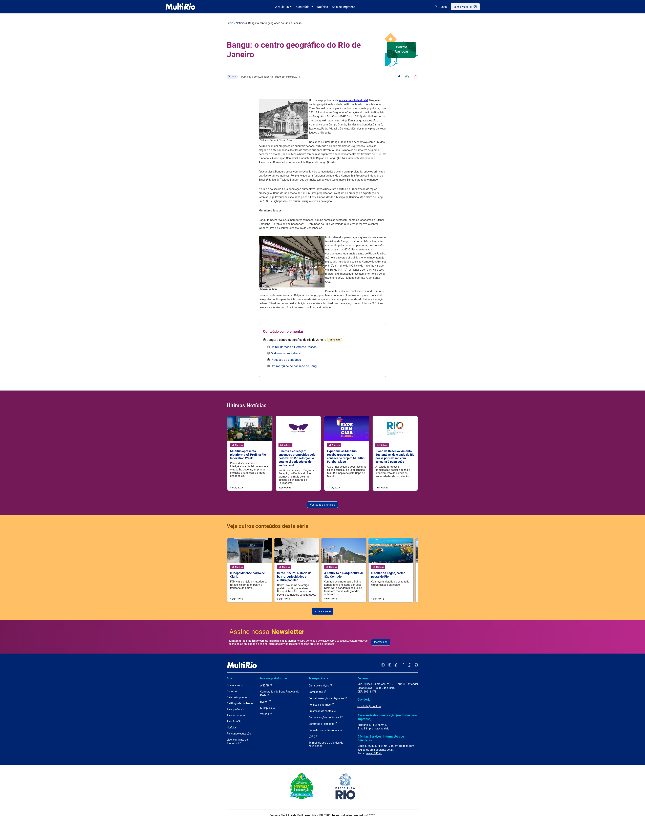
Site (229, 678)
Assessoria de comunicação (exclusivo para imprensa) (387, 717)
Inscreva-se (380, 642)
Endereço (363, 678)
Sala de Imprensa (343, 7)
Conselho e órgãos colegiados (327, 698)
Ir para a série (323, 611)
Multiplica (266, 708)
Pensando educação (239, 733)
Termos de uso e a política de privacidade (326, 744)
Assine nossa (267, 632)
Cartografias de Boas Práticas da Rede (279, 693)
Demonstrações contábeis (324, 717)
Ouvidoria (364, 699)
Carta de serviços (319, 685)
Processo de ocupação (286, 359)
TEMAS (265, 714)
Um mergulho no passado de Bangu (294, 366)
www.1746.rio (374, 753)
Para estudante (236, 715)
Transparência (318, 678)
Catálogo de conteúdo (240, 703)
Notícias (322, 7)
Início (230, 23)
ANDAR (265, 685)
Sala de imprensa (237, 697)
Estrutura (232, 691)
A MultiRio (282, 7)
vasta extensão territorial (353, 100)
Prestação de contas (321, 711)
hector (264, 701)
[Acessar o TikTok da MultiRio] (396, 665)
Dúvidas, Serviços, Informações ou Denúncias (380, 738)
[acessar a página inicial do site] (180, 6)
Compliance (316, 692)
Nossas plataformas (274, 678)
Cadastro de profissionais (324, 730)
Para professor (235, 709)
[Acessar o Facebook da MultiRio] (403, 665)
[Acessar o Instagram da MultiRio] (390, 665)
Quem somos (235, 685)
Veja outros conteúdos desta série (267, 526)
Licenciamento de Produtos (237, 741)
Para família (234, 721)
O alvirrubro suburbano (286, 353)
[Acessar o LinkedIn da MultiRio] (416, 665)
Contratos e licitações (322, 723)
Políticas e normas (320, 704)
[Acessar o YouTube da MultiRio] (383, 665)
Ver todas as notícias (322, 504)
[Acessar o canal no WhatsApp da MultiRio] (409, 665)
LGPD (312, 736)
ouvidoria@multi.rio (369, 706)
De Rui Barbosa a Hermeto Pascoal (294, 347)
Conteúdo (302, 7)
